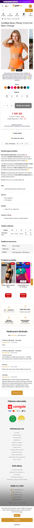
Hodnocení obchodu (17, 331)
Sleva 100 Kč (17, 459)
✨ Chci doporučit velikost (17, 138)
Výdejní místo (17, 447)
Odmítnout (17, 524)
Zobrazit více (17, 393)
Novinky (17, 15)
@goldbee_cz (18, 497)
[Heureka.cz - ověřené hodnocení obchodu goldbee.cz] (21, 418)
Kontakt (17, 432)
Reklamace (17, 440)
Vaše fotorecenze (17, 452)
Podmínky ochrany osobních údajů (17, 479)
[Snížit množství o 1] (3, 105)
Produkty (3, 15)
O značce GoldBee (17, 469)
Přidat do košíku (23, 106)
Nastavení (17, 515)
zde (21, 511)
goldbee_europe (18, 494)
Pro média (17, 474)
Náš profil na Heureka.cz (17, 472)
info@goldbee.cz (18, 489)
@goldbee (18, 499)
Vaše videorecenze (17, 454)
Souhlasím (17, 520)
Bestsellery (10, 15)
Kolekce (31, 15)
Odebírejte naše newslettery (17, 457)
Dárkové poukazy (17, 445)
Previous (2, 282)
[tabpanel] (8, 280)
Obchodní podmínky (17, 477)
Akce (24, 15)
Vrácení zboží (17, 437)
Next (32, 282)
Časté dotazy (17, 435)
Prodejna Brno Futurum (17, 449)
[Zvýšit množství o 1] (11, 105)
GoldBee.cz (18, 492)
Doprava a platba (17, 442)
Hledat (29, 10)
